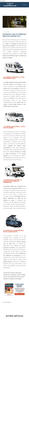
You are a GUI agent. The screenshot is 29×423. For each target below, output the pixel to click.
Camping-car (6, 32)
